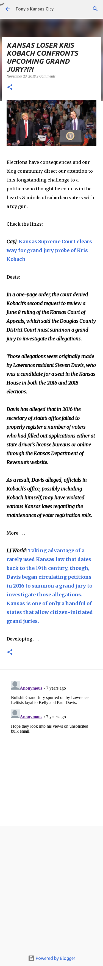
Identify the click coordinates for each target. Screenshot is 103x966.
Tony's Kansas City (34, 8)
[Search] (95, 8)
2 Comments (46, 76)
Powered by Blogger (55, 958)
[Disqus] (51, 747)
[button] (10, 87)
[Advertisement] (51, 890)
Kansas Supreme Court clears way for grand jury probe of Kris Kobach (49, 250)
